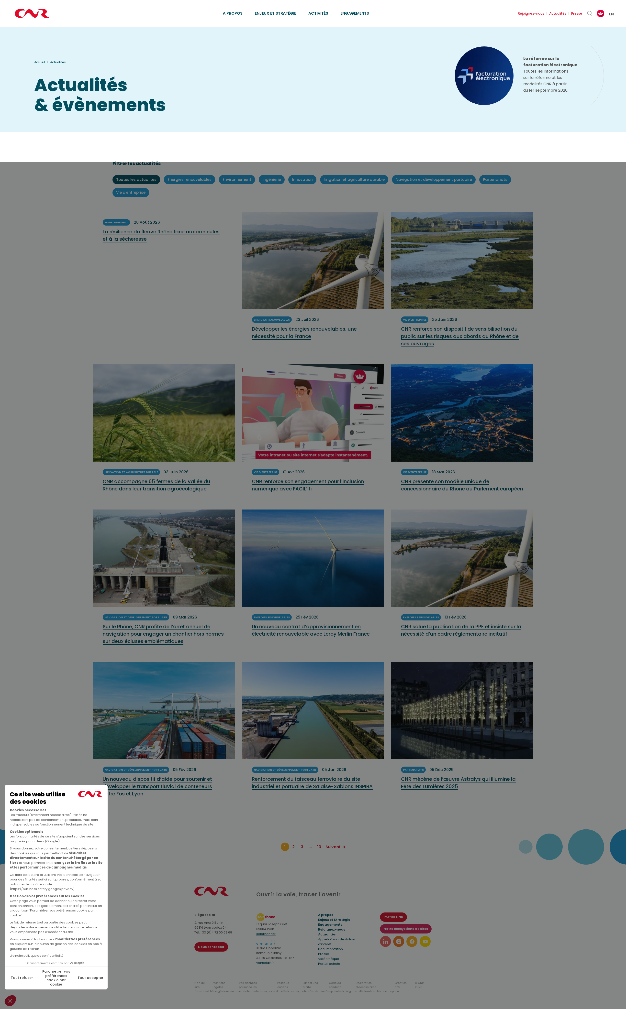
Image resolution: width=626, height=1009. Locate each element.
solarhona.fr (266, 934)
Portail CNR (393, 917)
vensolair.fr (265, 962)
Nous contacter (211, 946)
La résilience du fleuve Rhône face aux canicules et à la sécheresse (161, 235)
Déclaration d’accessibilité (366, 985)
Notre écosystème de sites (406, 928)
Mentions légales (219, 985)
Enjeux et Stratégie (334, 919)
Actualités (557, 13)
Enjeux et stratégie (275, 13)
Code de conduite (335, 985)
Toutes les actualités (136, 179)
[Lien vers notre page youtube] (425, 941)
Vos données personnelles (248, 985)
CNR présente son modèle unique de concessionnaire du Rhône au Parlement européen (462, 485)
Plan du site (199, 985)
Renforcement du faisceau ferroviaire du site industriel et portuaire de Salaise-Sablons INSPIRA (312, 783)
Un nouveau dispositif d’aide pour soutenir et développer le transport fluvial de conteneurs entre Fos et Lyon (157, 786)
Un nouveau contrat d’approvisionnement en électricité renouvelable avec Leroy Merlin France (311, 630)
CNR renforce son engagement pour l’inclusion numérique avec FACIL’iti (308, 485)
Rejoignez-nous (531, 13)
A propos (233, 13)
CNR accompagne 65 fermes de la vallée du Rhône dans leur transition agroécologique (156, 485)
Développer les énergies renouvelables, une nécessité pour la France (304, 332)
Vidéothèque (328, 958)
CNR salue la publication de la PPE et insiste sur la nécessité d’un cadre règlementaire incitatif (461, 630)
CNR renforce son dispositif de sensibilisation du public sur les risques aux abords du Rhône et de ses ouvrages (460, 336)
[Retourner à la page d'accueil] (32, 13)
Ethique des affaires (335, 8)
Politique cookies (283, 985)
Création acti (401, 985)
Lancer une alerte (310, 985)
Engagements (354, 13)
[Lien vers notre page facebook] (411, 941)
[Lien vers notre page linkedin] (385, 941)
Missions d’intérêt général (248, 8)
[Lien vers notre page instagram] (398, 941)
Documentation (330, 949)
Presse (576, 13)
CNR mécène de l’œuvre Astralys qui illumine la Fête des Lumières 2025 (458, 783)
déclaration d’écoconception (379, 991)
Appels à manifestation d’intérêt (336, 941)
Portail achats (329, 963)
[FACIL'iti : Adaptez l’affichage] (600, 13)
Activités (318, 13)
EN (611, 14)
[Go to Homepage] (211, 894)
